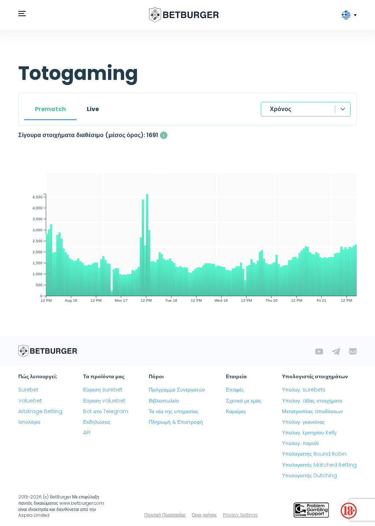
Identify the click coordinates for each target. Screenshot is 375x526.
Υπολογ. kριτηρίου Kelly (309, 432)
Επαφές (235, 389)
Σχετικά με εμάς (243, 400)
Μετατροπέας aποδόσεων (312, 411)
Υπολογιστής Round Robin (314, 453)
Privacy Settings (240, 515)
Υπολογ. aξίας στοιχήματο (312, 400)
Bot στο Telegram (105, 411)
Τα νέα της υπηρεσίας (173, 411)
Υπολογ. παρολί (300, 443)
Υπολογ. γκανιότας (303, 422)
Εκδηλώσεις (97, 422)
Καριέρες (236, 411)
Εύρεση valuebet (104, 400)
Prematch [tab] (50, 109)
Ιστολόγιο (29, 422)
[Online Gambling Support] (311, 511)
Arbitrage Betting (40, 411)
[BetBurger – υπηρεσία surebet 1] (184, 14)
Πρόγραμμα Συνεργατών (177, 389)
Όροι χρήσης (204, 515)
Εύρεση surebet (102, 389)
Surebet (28, 389)
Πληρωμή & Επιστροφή (176, 422)
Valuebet (30, 400)
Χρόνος (280, 109)
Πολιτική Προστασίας (165, 515)
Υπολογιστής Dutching (309, 475)
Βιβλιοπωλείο (164, 400)
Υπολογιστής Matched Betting (319, 464)
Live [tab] (93, 109)
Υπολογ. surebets (304, 389)
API (86, 432)
